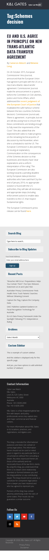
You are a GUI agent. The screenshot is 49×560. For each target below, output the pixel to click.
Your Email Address (13, 256)
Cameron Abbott (18, 63)
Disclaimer (24, 547)
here (28, 211)
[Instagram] (10, 524)
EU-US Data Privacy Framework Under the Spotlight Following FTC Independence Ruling (24, 319)
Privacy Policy (24, 545)
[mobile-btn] (40, 5)
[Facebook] (31, 517)
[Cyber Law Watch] (25, 4)
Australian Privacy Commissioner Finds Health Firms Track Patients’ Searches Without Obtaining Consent (22, 293)
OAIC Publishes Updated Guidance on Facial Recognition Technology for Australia (22, 310)
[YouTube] (24, 517)
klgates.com (26, 432)
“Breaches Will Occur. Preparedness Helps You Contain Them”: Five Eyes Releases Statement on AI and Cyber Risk (24, 284)
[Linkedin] (10, 517)
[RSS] (17, 524)
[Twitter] (17, 517)
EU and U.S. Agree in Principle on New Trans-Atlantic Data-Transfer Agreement (24, 46)
